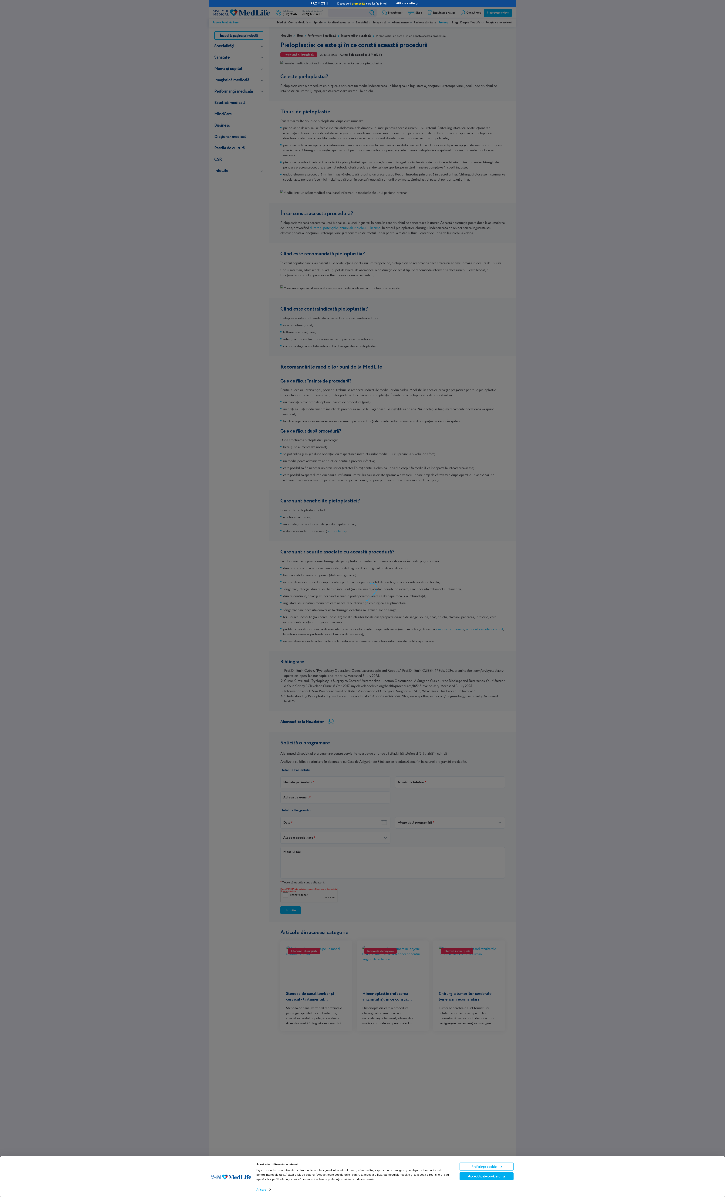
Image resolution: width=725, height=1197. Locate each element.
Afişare (261, 1189)
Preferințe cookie (484, 1166)
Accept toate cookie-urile (486, 1176)
